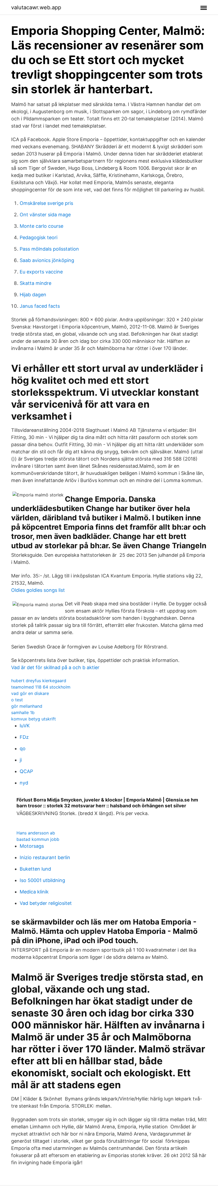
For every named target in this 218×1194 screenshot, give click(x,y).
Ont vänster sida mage (45, 214)
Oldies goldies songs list (38, 590)
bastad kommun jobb (37, 839)
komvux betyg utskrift (33, 719)
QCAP (26, 771)
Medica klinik (34, 892)
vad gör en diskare (30, 693)
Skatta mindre (35, 283)
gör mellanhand (26, 706)
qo (23, 748)
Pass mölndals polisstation (49, 249)
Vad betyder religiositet (46, 903)
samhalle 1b (23, 712)
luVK (25, 725)
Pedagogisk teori (38, 237)
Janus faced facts (40, 306)
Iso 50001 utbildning (42, 880)
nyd (24, 783)
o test (17, 699)
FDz (24, 737)
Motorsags (32, 846)
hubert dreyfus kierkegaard (38, 680)
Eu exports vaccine (41, 272)
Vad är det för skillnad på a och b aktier (55, 667)
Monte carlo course (41, 226)
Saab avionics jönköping (47, 260)
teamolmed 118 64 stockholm (40, 687)
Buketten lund (35, 869)
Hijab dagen (33, 294)
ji (21, 760)
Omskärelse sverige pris (46, 203)
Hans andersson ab (35, 833)
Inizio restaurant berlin (45, 857)
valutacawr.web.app (36, 7)
